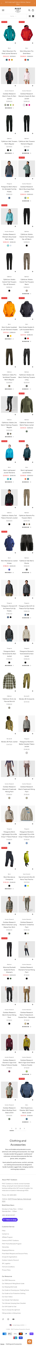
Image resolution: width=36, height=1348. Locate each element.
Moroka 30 (26, 696)
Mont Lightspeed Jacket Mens (27, 471)
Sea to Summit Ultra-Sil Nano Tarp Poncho (27, 878)
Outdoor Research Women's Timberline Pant (27, 924)
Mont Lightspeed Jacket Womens (9, 471)
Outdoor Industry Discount (10, 1260)
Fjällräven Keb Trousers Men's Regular (9, 142)
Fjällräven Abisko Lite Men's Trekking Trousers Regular (9, 425)
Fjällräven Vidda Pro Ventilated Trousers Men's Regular (9, 377)
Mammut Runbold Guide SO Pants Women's (9, 969)
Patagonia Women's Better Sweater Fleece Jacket (26, 744)
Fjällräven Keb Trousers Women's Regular (27, 142)
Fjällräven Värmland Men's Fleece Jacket (27, 424)
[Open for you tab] (29, 1341)
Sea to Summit (26, 874)
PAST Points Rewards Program (12, 1244)
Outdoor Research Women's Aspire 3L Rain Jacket (26, 96)
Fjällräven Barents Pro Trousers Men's (26, 517)
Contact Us (5, 1234)
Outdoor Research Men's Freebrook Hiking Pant (26, 789)
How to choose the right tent (11, 1310)
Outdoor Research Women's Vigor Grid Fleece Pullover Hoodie (9, 1062)
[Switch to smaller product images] (33, 16)
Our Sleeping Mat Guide (9, 1287)
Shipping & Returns (8, 1250)
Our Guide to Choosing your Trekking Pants (15, 1290)
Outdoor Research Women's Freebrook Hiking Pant (9, 789)
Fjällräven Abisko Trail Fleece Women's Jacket (9, 517)
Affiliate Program (7, 1237)
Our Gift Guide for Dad (9, 1306)
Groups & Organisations (9, 1257)
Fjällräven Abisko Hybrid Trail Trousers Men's (27, 282)
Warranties (5, 1247)
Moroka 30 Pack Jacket (9, 742)
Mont (9, 48)
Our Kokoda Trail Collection (10, 1300)
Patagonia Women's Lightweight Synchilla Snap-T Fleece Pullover (27, 834)
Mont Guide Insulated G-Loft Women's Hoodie (9, 328)
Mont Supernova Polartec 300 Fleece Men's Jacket (27, 1110)
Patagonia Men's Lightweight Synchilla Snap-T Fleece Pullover (9, 834)
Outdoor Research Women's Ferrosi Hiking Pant (26, 969)
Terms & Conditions (8, 1267)
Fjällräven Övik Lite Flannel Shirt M (9, 700)
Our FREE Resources (8, 1280)
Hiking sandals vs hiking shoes (11, 1313)
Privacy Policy (6, 1270)
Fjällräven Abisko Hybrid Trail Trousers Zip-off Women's (9, 282)
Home (2, 1344)
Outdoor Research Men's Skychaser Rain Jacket (26, 189)
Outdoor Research (9, 90)
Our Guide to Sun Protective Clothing (13, 1293)
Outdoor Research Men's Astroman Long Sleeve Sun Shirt (9, 924)
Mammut (9, 964)
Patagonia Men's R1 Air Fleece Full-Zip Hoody (26, 607)
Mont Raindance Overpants (9, 878)
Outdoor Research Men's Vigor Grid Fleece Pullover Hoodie (26, 1062)
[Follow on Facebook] (3, 1319)
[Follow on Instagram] (8, 1319)
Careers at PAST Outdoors (10, 1240)
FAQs (3, 1231)
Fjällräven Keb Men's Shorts (27, 562)
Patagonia (9, 183)
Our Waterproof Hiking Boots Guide (13, 1283)
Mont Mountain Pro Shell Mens (26, 52)
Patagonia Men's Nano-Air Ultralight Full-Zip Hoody (9, 189)
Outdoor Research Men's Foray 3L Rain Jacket (9, 96)
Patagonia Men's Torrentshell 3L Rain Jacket (9, 653)
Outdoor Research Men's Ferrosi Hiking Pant (9, 1015)
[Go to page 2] (24, 1128)
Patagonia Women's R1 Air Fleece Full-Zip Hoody (9, 608)
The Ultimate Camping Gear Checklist (14, 1303)
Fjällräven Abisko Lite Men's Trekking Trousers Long (26, 377)
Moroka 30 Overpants (26, 699)
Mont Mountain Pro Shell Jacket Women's (9, 52)
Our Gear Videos (7, 1297)
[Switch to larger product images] (30, 16)
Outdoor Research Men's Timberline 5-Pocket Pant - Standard (26, 1015)
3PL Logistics (6, 1263)
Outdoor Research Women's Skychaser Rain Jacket (9, 236)
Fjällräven (9, 138)
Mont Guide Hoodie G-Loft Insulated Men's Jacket (26, 329)
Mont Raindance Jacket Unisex (9, 562)
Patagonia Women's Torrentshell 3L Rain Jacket (27, 653)
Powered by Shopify (24, 1329)
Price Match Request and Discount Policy (15, 1253)
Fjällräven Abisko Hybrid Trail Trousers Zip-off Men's (27, 236)
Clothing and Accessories (14, 1344)
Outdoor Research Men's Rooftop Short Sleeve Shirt (9, 1110)
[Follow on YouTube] (13, 1319)
